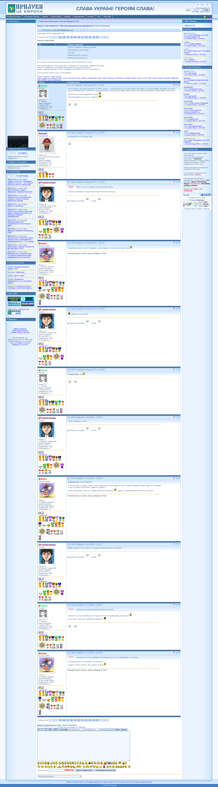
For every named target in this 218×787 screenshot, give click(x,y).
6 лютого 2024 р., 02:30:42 (195, 91)
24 (93, 37)
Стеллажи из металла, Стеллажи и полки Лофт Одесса (20, 287)
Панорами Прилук (31, 17)
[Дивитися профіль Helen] (47, 255)
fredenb (186, 94)
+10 (104, 37)
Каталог (90, 17)
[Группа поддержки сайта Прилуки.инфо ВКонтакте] (27, 301)
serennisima (118, 78)
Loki (38, 80)
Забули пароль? (205, 12)
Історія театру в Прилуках (198, 103)
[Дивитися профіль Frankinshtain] (47, 194)
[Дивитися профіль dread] (47, 145)
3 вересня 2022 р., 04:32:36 (195, 54)
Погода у (197, 200)
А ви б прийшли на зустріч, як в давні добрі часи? (196, 36)
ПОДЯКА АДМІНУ (195, 44)
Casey (65, 78)
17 (68, 37)
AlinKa (84, 78)
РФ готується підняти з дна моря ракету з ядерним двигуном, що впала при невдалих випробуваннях (20, 213)
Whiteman (174, 78)
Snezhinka (166, 78)
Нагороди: (43, 115)
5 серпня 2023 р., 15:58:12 (195, 114)
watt (69, 78)
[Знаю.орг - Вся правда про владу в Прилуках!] (27, 306)
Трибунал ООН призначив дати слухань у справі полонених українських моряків (19, 199)
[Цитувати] (176, 85)
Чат (98, 17)
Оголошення (79, 17)
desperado (57, 80)
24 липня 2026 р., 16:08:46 (195, 38)
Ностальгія (192, 73)
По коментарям (22, 176)
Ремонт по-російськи (15, 206)
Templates (19, 142)
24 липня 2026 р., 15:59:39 (195, 75)
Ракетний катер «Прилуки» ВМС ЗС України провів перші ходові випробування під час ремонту (20, 255)
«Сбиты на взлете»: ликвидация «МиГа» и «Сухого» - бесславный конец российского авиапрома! (20, 183)
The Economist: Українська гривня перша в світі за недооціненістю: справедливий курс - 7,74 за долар (21, 239)
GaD (149, 78)
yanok (50, 80)
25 (97, 37)
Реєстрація (195, 12)
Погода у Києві (189, 209)
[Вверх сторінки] (179, 85)
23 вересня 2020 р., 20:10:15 (196, 61)
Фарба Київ (20, 272)
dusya (139, 78)
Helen (100, 78)
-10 (54, 37)
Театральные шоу (195, 89)
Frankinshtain (92, 78)
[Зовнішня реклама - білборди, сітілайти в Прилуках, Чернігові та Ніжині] (14, 306)
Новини (67, 17)
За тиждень (22, 153)
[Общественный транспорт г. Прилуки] (14, 301)
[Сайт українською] (204, 17)
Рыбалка (191, 60)
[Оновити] (210, 67)
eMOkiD (44, 80)
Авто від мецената (195, 126)
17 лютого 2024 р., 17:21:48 (195, 83)
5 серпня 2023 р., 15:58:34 (195, 105)
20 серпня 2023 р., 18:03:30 (195, 98)
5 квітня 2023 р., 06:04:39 (194, 135)
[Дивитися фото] (18, 137)
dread (160, 78)
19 (75, 37)
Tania (104, 78)
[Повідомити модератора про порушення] (174, 85)
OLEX (145, 78)
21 (82, 37)
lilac (60, 78)
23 (90, 37)
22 (86, 37)
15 (60, 37)
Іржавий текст (193, 119)
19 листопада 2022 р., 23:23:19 (196, 144)
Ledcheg (110, 78)
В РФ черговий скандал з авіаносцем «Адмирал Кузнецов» (20, 191)
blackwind (54, 78)
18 (71, 37)
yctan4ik (127, 78)
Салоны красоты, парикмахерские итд (193, 111)
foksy (74, 78)
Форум (45, 17)
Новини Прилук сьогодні (20, 332)
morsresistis (20, 140)
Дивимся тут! (190, 25)
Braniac (134, 78)
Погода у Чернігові (203, 209)
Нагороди (137, 782)
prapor (39, 78)
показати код (23, 309)
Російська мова (194, 133)
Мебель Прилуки (20, 329)
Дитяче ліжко (19, 276)
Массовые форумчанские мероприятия (77, 26)
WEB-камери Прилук (20, 330)
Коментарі (144, 782)
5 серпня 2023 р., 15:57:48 (195, 121)
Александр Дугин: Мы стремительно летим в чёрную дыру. (19, 223)
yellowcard (46, 78)
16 (64, 37)
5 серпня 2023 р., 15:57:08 (195, 128)
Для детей (192, 96)
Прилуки (69, 782)
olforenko (187, 78)
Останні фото (14, 21)
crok (186, 49)
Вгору (150, 782)
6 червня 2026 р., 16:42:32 (195, 46)
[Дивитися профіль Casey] (43, 94)
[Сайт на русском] (208, 17)
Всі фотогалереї (14, 17)
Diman (154, 78)
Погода (186, 195)
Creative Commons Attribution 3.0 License (21, 344)
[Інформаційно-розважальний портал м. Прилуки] (14, 314)
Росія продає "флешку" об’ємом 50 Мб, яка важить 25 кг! (21, 247)
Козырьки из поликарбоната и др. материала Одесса (19, 281)
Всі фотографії (88, 782)
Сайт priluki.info (51, 26)
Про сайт (107, 17)
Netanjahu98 (188, 87)
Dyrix (79, 78)
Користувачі (56, 17)
